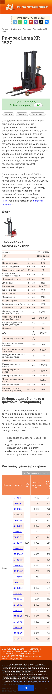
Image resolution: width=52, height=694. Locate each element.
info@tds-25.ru (16, 658)
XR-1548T (18, 571)
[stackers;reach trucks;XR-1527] (38, 105)
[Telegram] (15, 21)
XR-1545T (18, 565)
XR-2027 (17, 610)
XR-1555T (18, 588)
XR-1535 (17, 531)
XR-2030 (17, 616)
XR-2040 (17, 639)
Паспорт (22, 114)
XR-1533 (17, 526)
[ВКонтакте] (46, 21)
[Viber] (36, 21)
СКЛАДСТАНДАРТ (32, 7)
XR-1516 (17, 498)
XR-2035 (17, 627)
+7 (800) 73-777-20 (25, 656)
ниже (4, 200)
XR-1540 (17, 543)
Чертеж (8, 114)
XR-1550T (18, 576)
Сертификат (37, 114)
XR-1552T (18, 582)
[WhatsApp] (20, 21)
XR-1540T (18, 554)
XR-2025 (17, 605)
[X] (41, 21)
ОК (26, 688)
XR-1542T (18, 560)
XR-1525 (17, 509)
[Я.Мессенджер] (25, 21)
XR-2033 (17, 622)
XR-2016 (17, 593)
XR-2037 (17, 633)
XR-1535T (18, 548)
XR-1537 (17, 537)
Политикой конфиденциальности (31, 681)
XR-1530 (17, 520)
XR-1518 (17, 503)
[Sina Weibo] (30, 21)
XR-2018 (17, 599)
